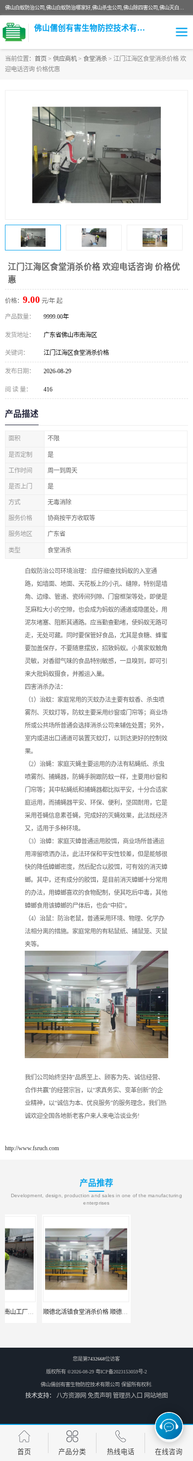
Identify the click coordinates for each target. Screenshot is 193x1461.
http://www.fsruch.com (32, 1148)
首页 (41, 58)
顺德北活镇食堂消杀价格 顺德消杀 (51, 1312)
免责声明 (99, 1395)
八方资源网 (71, 1395)
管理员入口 (128, 1395)
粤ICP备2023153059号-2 (121, 1371)
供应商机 (65, 58)
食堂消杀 (95, 58)
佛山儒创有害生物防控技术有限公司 (80, 1384)
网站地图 (156, 1395)
